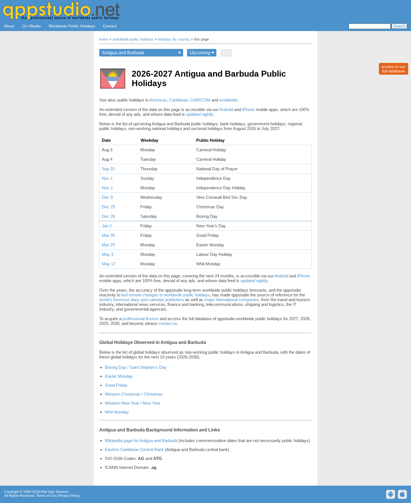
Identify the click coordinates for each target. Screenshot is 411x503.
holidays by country (174, 39)
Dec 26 (108, 216)
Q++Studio (31, 26)
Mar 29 (108, 244)
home (103, 39)
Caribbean (178, 100)
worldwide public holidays (133, 39)
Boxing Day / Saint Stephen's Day (136, 367)
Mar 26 (108, 235)
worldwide (228, 100)
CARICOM (200, 100)
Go (226, 52)
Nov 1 (107, 178)
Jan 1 (107, 225)
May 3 (107, 254)
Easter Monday (119, 376)
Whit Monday (117, 412)
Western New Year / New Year (132, 403)
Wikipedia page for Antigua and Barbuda (141, 440)
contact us (167, 323)
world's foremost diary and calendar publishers (141, 299)
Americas (158, 100)
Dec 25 (108, 206)
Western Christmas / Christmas (134, 394)
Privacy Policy (68, 496)
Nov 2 (107, 187)
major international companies (231, 299)
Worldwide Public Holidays (72, 26)
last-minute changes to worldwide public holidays (165, 294)
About (9, 26)
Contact (110, 26)
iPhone (248, 109)
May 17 (108, 263)
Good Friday (116, 385)
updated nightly (199, 114)
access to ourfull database (393, 68)
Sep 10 (108, 168)
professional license (140, 318)
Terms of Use (46, 496)
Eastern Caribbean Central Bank (134, 449)
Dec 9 (107, 197)
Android (226, 109)
